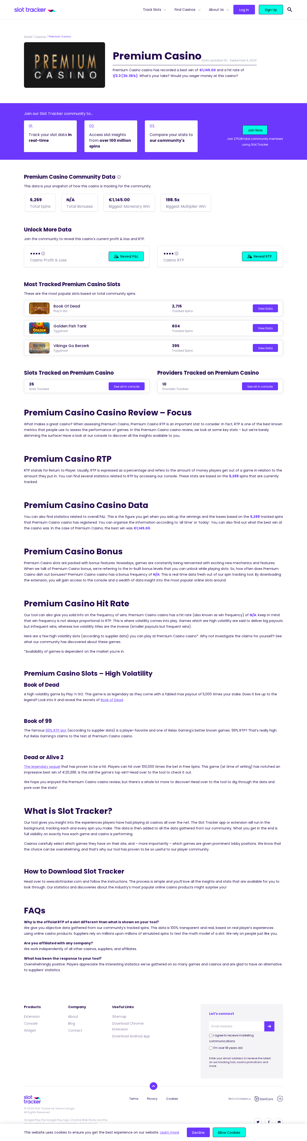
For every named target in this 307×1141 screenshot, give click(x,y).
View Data (265, 309)
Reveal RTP (263, 256)
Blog (71, 1023)
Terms (133, 1099)
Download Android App (131, 1036)
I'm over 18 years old (227, 1048)
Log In (244, 9)
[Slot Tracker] (76, 9)
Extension (32, 1016)
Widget (30, 1030)
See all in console (126, 386)
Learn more (169, 1132)
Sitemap (119, 1016)
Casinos (40, 36)
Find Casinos (185, 9)
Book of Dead (112, 700)
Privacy (152, 1099)
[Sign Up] (269, 1026)
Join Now (255, 130)
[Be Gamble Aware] (240, 1099)
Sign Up (271, 9)
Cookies (172, 1099)
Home (28, 36)
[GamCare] (263, 1099)
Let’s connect (221, 1013)
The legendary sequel (42, 766)
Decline (198, 1132)
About (73, 1016)
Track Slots (152, 9)
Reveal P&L (129, 256)
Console (31, 1023)
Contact (75, 1030)
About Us (216, 9)
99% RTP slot (56, 730)
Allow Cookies (229, 1132)
